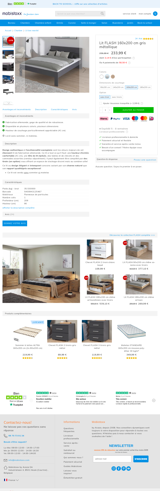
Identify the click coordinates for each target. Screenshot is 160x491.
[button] (20, 70)
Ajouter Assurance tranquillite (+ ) (121, 103)
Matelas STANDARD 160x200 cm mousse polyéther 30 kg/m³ (131, 348)
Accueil (8, 30)
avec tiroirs (117, 97)
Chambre (18, 30)
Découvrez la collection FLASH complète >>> (132, 235)
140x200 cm (118, 87)
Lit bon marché (32, 30)
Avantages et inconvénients (16, 109)
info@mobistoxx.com (18, 460)
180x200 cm (145, 87)
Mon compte (145, 13)
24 (138, 38)
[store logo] (20, 14)
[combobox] (80, 13)
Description (41, 109)
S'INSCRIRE (141, 459)
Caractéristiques (59, 109)
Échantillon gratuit (73, 477)
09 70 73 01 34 (16, 435)
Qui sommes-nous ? (73, 457)
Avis (74, 109)
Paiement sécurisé (73, 462)
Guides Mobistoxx (73, 466)
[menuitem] (12, 23)
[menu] (80, 23)
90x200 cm (105, 87)
